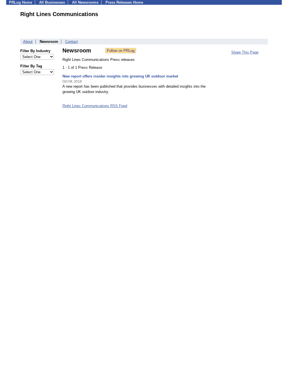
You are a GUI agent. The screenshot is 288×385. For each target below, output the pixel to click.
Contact (71, 41)
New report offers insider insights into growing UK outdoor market (120, 76)
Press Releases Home (124, 2)
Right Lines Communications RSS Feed (94, 106)
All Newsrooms (85, 2)
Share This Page (244, 52)
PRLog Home (20, 2)
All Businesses (52, 2)
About (28, 41)
